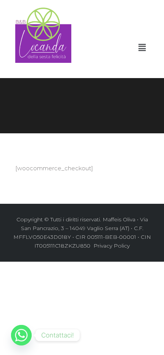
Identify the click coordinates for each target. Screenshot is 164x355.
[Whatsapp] (21, 335)
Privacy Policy (111, 245)
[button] (142, 47)
